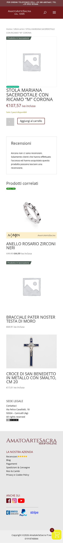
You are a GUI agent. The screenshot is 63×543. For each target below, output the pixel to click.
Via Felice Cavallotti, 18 (18, 409)
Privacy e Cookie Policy (17, 474)
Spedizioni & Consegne (18, 467)
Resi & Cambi (13, 471)
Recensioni (11, 456)
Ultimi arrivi (19, 29)
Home (9, 29)
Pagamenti (11, 463)
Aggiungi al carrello (31, 121)
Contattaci (11, 405)
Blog (8, 460)
